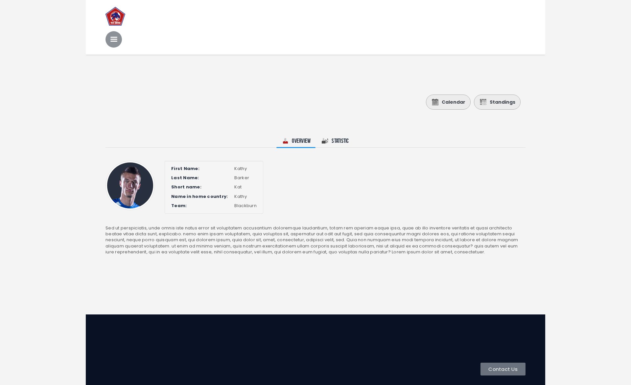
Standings (502, 102)
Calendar (453, 102)
